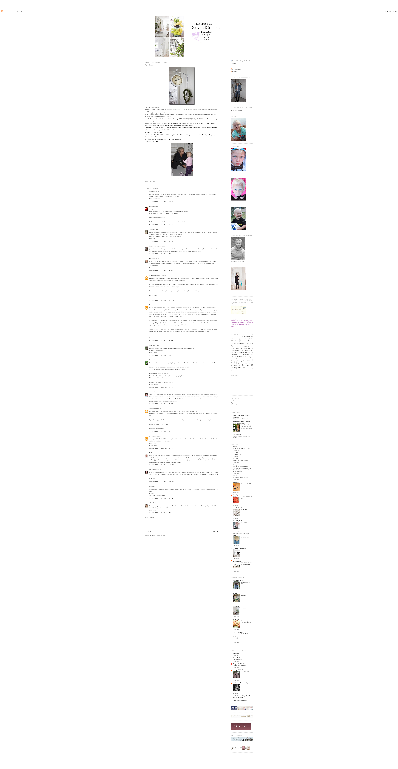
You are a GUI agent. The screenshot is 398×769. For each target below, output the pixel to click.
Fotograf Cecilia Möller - (240, 664)
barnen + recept (248, 334)
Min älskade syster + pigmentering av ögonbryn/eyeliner (242, 348)
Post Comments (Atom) (158, 536)
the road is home (237, 658)
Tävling (233, 361)
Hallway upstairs (235, 339)
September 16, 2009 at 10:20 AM (161, 465)
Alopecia (241, 334)
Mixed (251, 350)
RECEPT (239, 357)
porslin (232, 357)
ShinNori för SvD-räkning (239, 665)
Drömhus (235, 476)
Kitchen (236, 343)
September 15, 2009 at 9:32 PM (161, 241)
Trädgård (249, 363)
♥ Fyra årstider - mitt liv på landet (241, 534)
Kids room (249, 341)
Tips (232, 363)
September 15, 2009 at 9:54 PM (161, 270)
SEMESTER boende (236, 110)
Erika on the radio (236, 336)
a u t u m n (243, 608)
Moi (235, 352)
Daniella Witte (237, 561)
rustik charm (152, 345)
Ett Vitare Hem (153, 436)
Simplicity (236, 459)
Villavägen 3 (236, 495)
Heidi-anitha (152, 305)
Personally (234, 354)
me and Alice (236, 606)
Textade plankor (241, 361)
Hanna (151, 360)
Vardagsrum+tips (249, 368)
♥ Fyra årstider (153, 258)
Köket (250, 343)
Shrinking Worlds (237, 659)
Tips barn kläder (241, 363)
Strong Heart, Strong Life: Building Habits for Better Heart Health (246, 426)
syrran (250, 359)
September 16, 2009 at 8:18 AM (161, 355)
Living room (238, 346)
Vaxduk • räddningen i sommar (240, 460)
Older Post (216, 532)
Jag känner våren (245, 537)
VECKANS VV (245, 634)
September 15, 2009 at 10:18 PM (161, 300)
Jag (243, 341)
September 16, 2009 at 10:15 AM (161, 448)
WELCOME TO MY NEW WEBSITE (246, 563)
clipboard (235, 482)
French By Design (238, 521)
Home (182, 532)
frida (150, 486)
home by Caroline (238, 508)
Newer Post (148, 532)
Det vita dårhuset (236, 69)
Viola (150, 453)
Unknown (234, 71)
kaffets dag (243, 595)
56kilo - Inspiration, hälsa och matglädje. (241, 416)
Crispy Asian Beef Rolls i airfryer (241, 418)
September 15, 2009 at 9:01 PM (161, 225)
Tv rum (245, 365)
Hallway (247, 337)
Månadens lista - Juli (246, 484)
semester (233, 359)
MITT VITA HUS (238, 632)
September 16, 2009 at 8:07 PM (161, 498)
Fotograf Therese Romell (240, 700)
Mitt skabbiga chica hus (156, 275)
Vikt (233, 370)
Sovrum (241, 359)
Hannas (235, 593)
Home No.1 (236, 619)
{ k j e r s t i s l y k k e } (239, 548)
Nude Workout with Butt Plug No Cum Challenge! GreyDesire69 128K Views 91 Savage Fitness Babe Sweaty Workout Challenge (242, 469)
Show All (251, 645)
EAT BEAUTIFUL (246, 671)
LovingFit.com (237, 434)
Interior (236, 341)
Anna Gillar (236, 453)
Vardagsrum (236, 367)
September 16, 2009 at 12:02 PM (161, 481)
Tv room (234, 365)
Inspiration (249, 339)
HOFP (235, 447)
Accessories (233, 334)
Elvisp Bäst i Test (237, 454)
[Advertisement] (199, 4)
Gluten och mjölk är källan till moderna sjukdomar (242, 422)
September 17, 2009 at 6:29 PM (161, 513)
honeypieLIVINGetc (239, 670)
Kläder (242, 343)
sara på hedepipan (154, 469)
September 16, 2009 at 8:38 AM (161, 387)
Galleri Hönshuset (154, 408)
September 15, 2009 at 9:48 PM (161, 254)
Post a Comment (149, 517)
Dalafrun (151, 206)
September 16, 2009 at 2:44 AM (161, 341)
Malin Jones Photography (240, 683)
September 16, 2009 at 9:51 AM (161, 431)
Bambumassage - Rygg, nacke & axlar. (246, 621)
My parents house (244, 352)
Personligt (246, 354)
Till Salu (249, 361)
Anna (150, 392)
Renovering (248, 357)
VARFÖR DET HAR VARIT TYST (242, 448)
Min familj (153, 181)
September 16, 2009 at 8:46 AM (161, 404)
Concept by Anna (238, 465)
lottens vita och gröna (155, 246)
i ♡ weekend (244, 522)
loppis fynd (246, 346)
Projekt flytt (244, 509)
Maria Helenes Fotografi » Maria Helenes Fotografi (242, 696)
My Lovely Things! (238, 580)
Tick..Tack (149, 65)
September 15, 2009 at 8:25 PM (161, 201)
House (242, 339)
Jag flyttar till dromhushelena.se (240, 477)
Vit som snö (152, 229)
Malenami (236, 653)
